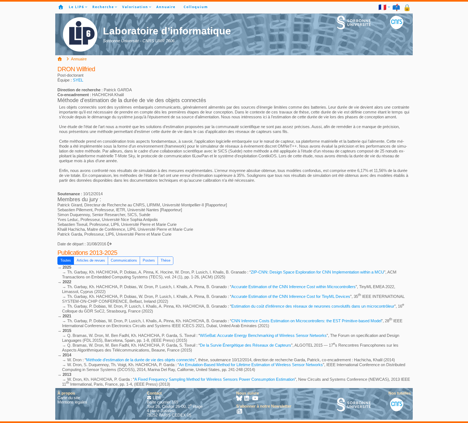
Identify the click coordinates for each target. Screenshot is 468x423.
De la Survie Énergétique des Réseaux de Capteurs (245, 345)
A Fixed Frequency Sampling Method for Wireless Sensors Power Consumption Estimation (214, 379)
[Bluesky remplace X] (239, 398)
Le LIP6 (76, 7)
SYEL (78, 80)
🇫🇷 (382, 7)
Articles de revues (91, 260)
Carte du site (68, 397)
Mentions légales (72, 402)
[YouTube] (255, 398)
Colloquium (196, 7)
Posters (149, 260)
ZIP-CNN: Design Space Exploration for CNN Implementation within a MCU (317, 272)
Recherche (103, 7)
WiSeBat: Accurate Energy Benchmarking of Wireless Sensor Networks (263, 335)
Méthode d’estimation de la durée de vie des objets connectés (140, 359)
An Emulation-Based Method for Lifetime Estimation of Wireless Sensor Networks (251, 364)
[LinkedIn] (247, 398)
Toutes (65, 260)
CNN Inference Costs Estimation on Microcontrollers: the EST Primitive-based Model (306, 320)
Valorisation (135, 7)
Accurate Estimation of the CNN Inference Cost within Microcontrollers (293, 286)
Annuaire (166, 7)
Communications (124, 260)
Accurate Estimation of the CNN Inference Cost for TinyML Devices (290, 296)
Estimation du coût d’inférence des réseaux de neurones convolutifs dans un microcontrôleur (312, 306)
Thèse (165, 260)
